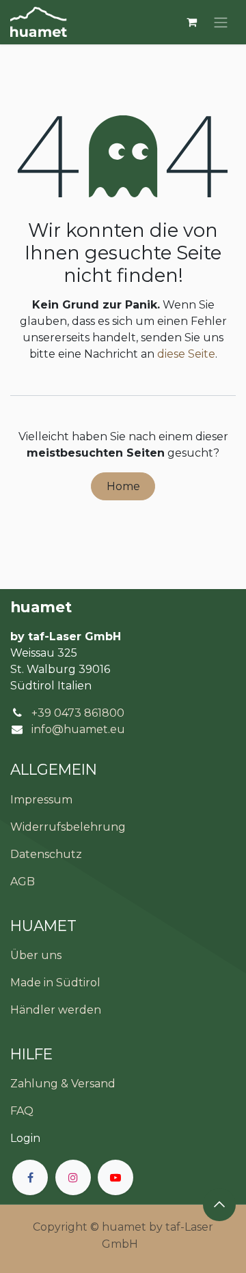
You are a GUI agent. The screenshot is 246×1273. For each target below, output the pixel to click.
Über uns (36, 955)
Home (123, 486)
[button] (219, 1204)
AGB (22, 881)
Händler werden (55, 1009)
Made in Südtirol (55, 982)
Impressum (41, 799)
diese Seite (186, 353)
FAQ (21, 1110)
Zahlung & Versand (62, 1083)
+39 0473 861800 (77, 712)
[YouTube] (115, 1177)
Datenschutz (46, 854)
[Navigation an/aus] (221, 22)
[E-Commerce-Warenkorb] (191, 22)
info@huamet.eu (78, 729)
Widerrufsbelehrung (68, 826)
